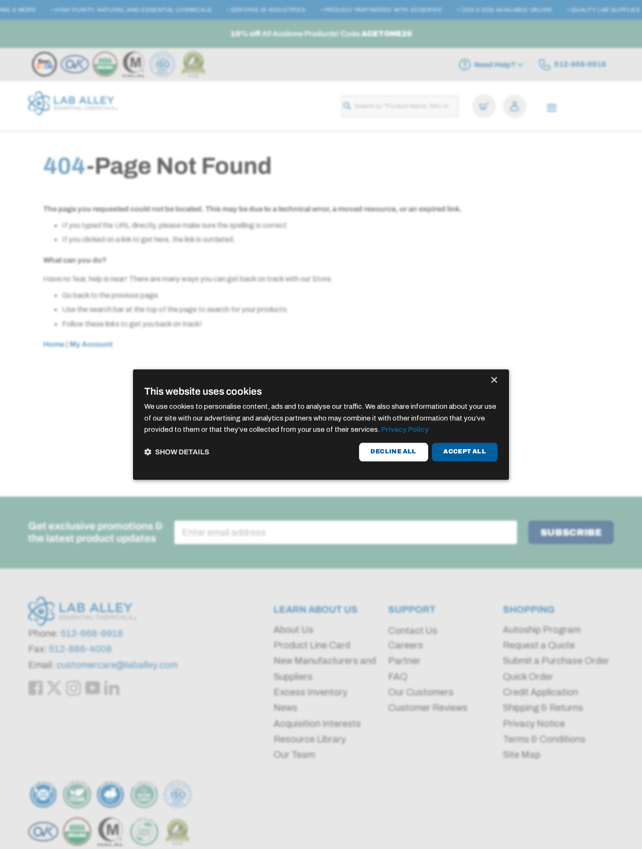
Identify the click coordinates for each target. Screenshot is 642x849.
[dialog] (321, 424)
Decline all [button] (393, 452)
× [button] (493, 380)
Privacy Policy (405, 430)
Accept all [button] (464, 452)
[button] (176, 452)
